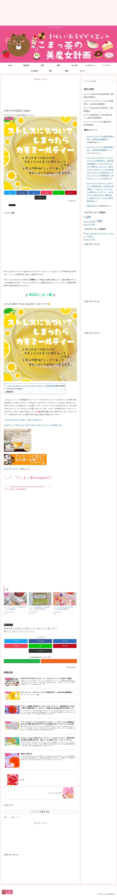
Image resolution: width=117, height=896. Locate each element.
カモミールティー (31, 628)
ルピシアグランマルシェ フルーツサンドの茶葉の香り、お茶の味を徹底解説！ (100, 186)
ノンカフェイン (43, 628)
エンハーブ (22, 628)
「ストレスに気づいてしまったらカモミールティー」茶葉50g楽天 (30, 386)
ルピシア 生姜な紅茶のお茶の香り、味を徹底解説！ (98, 109)
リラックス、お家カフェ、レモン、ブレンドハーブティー (19, 631)
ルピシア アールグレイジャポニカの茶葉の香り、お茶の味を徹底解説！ (98, 102)
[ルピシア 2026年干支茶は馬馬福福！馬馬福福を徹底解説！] (64, 598)
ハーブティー (8, 624)
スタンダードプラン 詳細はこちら (17, 469)
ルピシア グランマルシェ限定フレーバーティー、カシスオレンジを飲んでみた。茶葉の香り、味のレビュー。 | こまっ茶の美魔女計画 (100, 195)
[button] (112, 81)
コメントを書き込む (40, 812)
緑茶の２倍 (91, 206)
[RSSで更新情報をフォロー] (59, 661)
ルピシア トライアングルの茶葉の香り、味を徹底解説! (98, 123)
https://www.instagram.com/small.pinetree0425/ (27, 486)
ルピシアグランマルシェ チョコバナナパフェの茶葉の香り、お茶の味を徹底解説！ (100, 161)
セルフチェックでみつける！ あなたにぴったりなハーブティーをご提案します (33, 425)
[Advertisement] (55, 13)
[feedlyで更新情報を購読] (22, 661)
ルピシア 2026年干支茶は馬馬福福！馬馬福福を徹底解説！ (98, 95)
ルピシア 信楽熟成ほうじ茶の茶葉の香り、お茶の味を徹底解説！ (97, 116)
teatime (7, 628)
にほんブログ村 (89, 222)
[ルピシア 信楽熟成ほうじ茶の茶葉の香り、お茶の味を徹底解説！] (40, 598)
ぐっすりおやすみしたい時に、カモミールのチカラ (23, 420)
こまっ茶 (14, 628)
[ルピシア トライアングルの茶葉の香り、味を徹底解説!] (15, 598)
